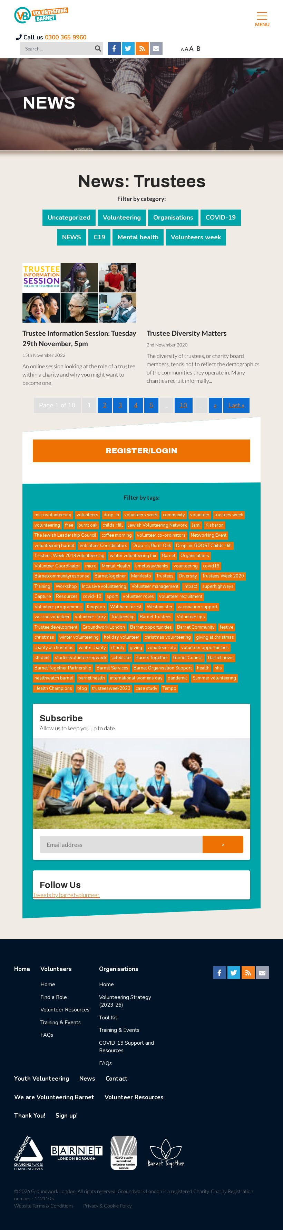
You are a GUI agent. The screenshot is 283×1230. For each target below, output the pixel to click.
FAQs (46, 1035)
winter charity (92, 648)
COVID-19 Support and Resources (126, 1046)
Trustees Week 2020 (223, 576)
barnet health (91, 678)
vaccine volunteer (52, 617)
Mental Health (116, 566)
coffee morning (116, 535)
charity (118, 648)
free (69, 525)
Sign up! (67, 1116)
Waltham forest (126, 607)
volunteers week (141, 515)
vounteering (186, 566)
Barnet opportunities (151, 627)
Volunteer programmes (58, 607)
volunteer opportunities (205, 648)
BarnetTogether (110, 576)
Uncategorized (69, 217)
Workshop (66, 586)
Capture (43, 596)
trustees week (229, 515)
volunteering (47, 525)
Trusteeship (123, 617)
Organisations (173, 217)
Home (22, 969)
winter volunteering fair (133, 556)
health (203, 668)
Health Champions (53, 688)
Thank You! (29, 1116)
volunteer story (90, 617)
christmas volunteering (168, 637)
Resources (67, 596)
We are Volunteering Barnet (54, 1097)
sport (112, 596)
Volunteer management (154, 586)
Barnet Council (188, 658)
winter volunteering (79, 637)
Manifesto (141, 576)
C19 (99, 237)
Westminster (160, 607)
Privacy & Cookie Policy (107, 1206)
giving (136, 648)
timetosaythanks (151, 566)
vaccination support (197, 607)
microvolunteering (53, 515)
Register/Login (141, 451)
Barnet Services (112, 668)
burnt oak (87, 525)
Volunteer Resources (64, 1009)
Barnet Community (196, 627)
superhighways (218, 586)
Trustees (165, 576)
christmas (44, 637)
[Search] (98, 48)
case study (146, 688)
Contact (117, 1079)
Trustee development (56, 627)
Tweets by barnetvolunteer (66, 894)
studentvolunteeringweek (80, 658)
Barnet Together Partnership (63, 668)
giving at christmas (215, 637)
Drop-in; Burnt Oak (152, 546)
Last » (236, 405)
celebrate (120, 658)
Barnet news (221, 658)
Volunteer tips (191, 617)
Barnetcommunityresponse (62, 576)
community (174, 515)
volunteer (199, 515)
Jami (196, 525)
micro (91, 566)
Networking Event (208, 535)
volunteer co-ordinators (161, 535)
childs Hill (113, 525)
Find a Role (53, 997)
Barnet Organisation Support (163, 668)
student (42, 658)
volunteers (87, 515)
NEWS (71, 237)
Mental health (138, 237)
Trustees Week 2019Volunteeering (70, 556)
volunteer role (161, 648)
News (87, 1079)
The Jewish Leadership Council (65, 535)
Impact (190, 586)
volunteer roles (138, 596)
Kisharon (215, 525)
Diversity (188, 576)
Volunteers (56, 969)
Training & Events (60, 1022)
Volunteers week (196, 237)
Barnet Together (152, 658)
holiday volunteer (121, 637)
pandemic (177, 678)
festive (226, 627)
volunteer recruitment (180, 596)
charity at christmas (54, 648)
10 (183, 405)
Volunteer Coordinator (57, 566)
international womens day (136, 678)
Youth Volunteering (41, 1079)
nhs (218, 668)
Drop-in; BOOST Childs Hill (204, 546)
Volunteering (122, 217)
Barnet (168, 556)
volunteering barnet (54, 546)
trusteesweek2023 (111, 688)
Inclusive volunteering (104, 586)
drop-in (111, 515)
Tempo (169, 688)
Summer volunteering (214, 678)
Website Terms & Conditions (44, 1206)
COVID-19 (221, 217)
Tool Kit (108, 1017)
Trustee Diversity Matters (187, 333)
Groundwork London (103, 627)
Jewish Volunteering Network (157, 525)
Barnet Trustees (156, 617)
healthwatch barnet (54, 678)
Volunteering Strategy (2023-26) (125, 1001)
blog (82, 688)
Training (42, 586)
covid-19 (92, 596)
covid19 (211, 566)
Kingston (96, 607)
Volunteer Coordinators (103, 546)
